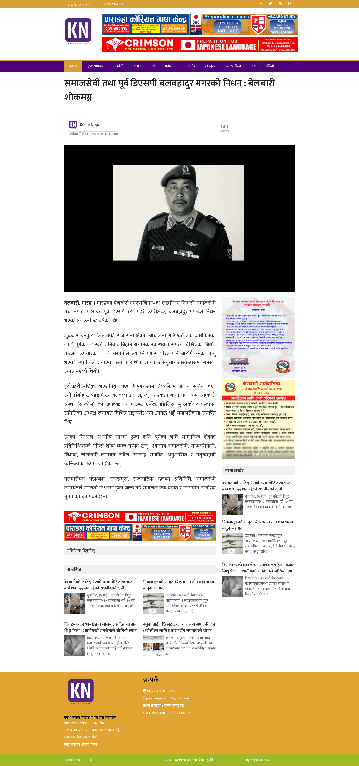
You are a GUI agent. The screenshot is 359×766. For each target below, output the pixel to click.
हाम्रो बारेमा (73, 760)
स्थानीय (190, 66)
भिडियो (269, 66)
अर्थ (153, 66)
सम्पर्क (88, 760)
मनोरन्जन (170, 66)
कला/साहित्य (233, 66)
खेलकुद (210, 66)
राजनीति (118, 66)
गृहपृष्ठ (73, 66)
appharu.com (260, 760)
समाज (137, 66)
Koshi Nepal (90, 124)
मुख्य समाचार (95, 66)
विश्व (253, 66)
